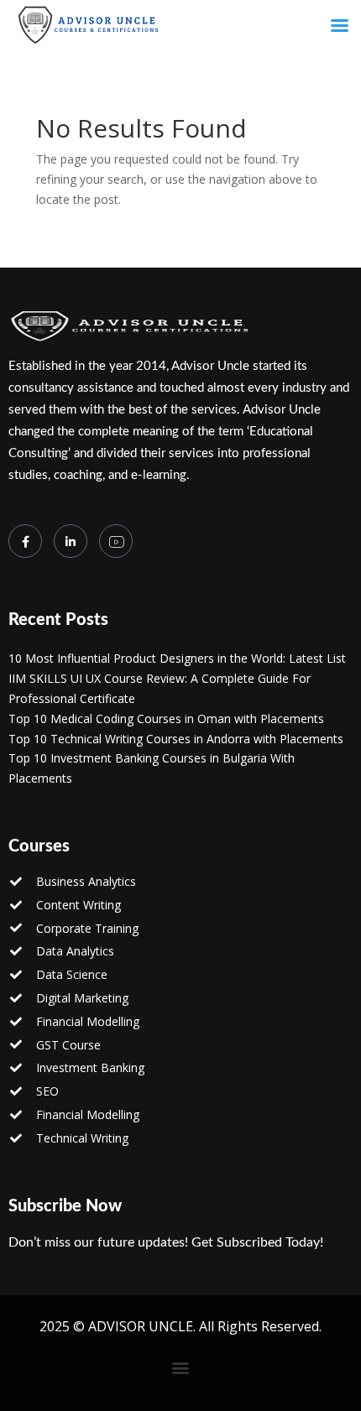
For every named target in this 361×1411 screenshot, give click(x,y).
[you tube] (116, 541)
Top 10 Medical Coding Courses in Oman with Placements (166, 718)
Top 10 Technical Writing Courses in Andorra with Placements (175, 739)
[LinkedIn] (70, 541)
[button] (181, 1367)
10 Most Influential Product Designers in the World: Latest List (177, 658)
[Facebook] (25, 541)
